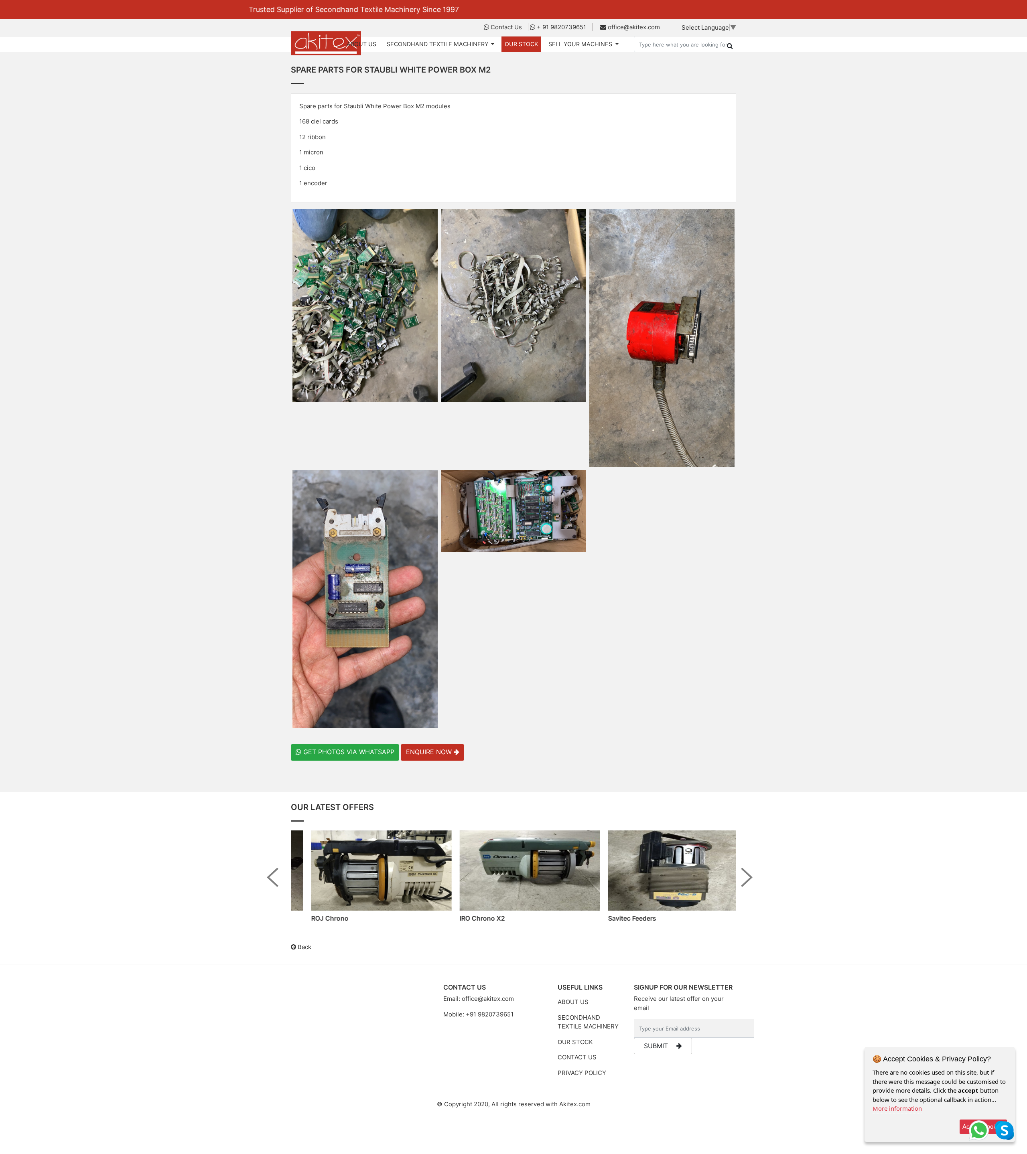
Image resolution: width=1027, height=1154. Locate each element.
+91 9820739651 (490, 1014)
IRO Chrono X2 (468, 918)
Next (750, 884)
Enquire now (430, 752)
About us (573, 1002)
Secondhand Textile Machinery (588, 1022)
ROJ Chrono (316, 918)
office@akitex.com (488, 998)
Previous (276, 884)
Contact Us (577, 1057)
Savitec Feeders (618, 918)
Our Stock (521, 43)
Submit (657, 1046)
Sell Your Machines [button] (581, 43)
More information (897, 1108)
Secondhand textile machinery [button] (438, 43)
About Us (361, 43)
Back (303, 947)
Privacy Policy (582, 1073)
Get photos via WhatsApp (347, 752)
